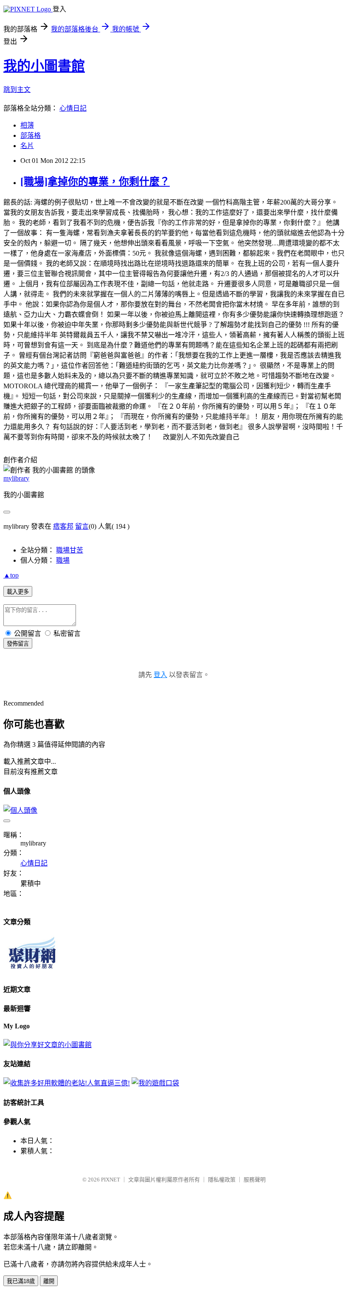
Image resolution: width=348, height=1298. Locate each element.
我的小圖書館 (44, 66)
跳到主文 (17, 89)
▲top (11, 575)
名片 (27, 145)
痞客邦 (63, 526)
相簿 (27, 125)
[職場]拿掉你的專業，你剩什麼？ (95, 181)
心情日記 (73, 108)
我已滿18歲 (21, 1281)
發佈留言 (18, 643)
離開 (48, 1281)
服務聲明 (255, 1179)
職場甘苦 (69, 550)
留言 (82, 526)
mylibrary (16, 478)
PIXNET (110, 1179)
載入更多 (18, 592)
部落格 (30, 135)
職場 (63, 560)
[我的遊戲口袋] (155, 1083)
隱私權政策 (222, 1179)
